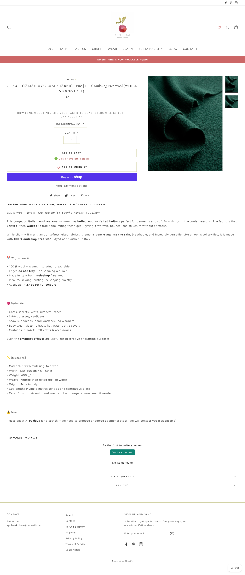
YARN (64, 48)
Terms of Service (76, 544)
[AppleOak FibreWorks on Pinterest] (134, 544)
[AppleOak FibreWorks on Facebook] (126, 544)
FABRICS (80, 48)
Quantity (71, 132)
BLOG (173, 48)
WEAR (112, 48)
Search (70, 515)
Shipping (71, 532)
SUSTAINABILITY (151, 48)
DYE (51, 48)
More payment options (72, 185)
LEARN (128, 48)
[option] (122, 59)
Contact (70, 520)
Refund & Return (75, 526)
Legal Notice (73, 549)
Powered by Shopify (122, 561)
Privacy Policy (74, 538)
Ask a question (122, 476)
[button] (219, 27)
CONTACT (190, 48)
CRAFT (97, 48)
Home (70, 79)
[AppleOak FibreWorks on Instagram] (141, 544)
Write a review (122, 452)
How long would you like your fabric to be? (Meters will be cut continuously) (70, 115)
